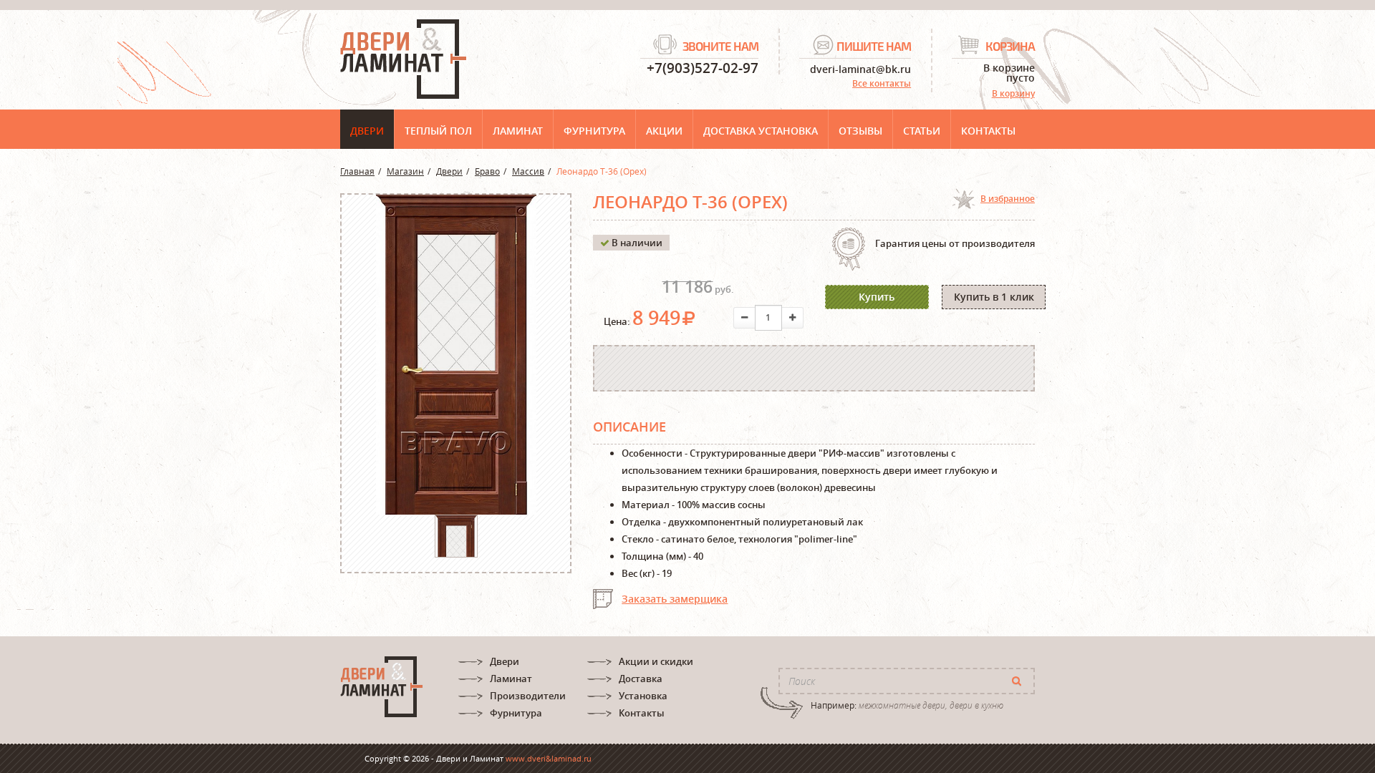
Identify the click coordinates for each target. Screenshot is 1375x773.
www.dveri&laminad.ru (549, 758)
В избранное (1007, 199)
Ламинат (518, 130)
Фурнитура (594, 130)
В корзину (1013, 93)
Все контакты (881, 83)
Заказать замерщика (675, 599)
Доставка (640, 678)
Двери (367, 130)
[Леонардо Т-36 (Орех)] (456, 556)
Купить (876, 296)
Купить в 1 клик (994, 296)
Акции (664, 130)
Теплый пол (438, 130)
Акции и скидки (656, 661)
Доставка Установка (760, 130)
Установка (643, 695)
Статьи (921, 130)
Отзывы (860, 130)
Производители (528, 695)
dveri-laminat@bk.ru (860, 68)
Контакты (988, 130)
